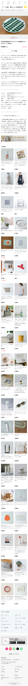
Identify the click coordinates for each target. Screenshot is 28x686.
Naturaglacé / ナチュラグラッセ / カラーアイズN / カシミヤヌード (7, 549)
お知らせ (2, 666)
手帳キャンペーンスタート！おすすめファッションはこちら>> (12, 10)
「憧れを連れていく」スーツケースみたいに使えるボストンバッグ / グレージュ (7, 321)
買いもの (8, 3)
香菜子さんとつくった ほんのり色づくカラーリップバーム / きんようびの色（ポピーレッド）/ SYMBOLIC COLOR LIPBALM (21, 550)
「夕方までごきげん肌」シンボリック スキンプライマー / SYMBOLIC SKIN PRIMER (7, 413)
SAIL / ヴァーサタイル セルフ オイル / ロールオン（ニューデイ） (21, 504)
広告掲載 (2, 671)
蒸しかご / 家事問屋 (19, 230)
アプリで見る (13, 683)
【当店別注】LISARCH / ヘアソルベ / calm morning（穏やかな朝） (21, 479)
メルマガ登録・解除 (18, 666)
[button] (2, 26)
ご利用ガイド (3, 669)
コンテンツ (14, 3)
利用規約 (16, 671)
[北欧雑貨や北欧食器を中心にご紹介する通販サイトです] (14, 7)
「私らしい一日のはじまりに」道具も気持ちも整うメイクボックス (7, 504)
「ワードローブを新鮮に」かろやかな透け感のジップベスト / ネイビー (21, 187)
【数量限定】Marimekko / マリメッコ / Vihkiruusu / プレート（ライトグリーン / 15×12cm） (21, 598)
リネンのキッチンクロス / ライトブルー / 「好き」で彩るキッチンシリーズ (20, 252)
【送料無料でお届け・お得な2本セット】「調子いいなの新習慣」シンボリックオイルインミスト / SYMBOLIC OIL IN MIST (7, 480)
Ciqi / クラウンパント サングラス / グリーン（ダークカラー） (20, 413)
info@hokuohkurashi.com (6, 659)
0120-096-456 (16, 659)
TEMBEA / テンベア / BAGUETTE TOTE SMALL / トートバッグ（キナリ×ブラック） (7, 457)
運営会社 (2, 675)
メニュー (25, 3)
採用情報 (16, 675)
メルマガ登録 (14, 51)
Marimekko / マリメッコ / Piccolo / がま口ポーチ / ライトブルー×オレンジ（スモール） (7, 527)
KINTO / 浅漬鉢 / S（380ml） (7, 230)
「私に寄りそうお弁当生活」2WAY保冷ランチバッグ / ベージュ (7, 298)
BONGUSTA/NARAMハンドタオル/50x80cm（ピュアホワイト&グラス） (21, 527)
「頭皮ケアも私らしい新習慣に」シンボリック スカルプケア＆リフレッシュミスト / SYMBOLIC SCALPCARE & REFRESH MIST (20, 322)
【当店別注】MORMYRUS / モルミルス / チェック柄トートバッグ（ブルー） (20, 574)
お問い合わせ (17, 669)
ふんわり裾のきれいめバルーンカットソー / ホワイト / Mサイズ (20, 298)
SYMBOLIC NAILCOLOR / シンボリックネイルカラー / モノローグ (7, 164)
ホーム (3, 3)
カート (20, 3)
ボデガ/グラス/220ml (19, 209)
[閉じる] (17, 683)
